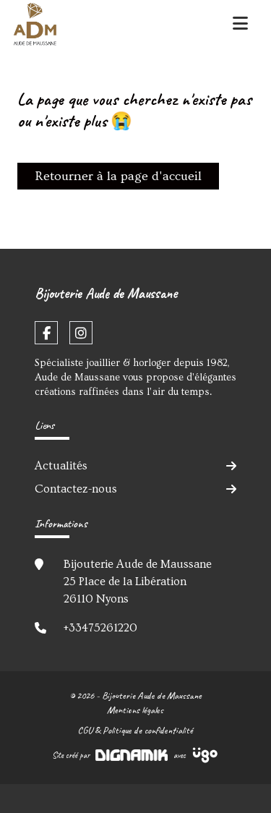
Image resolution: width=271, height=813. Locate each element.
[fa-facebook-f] (46, 332)
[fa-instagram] (81, 332)
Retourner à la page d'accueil (118, 176)
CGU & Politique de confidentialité (135, 730)
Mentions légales (135, 710)
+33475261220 (100, 627)
